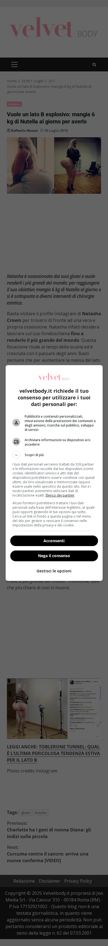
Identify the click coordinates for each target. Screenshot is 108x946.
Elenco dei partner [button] (60, 495)
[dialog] (54, 473)
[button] (54, 455)
